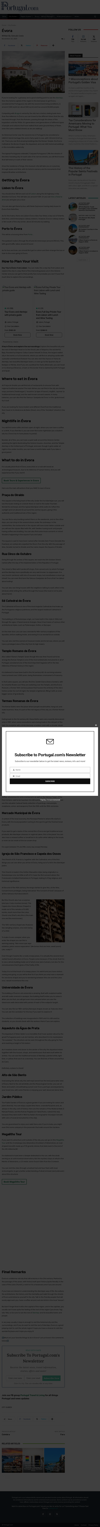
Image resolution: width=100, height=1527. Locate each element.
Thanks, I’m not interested (50, 800)
